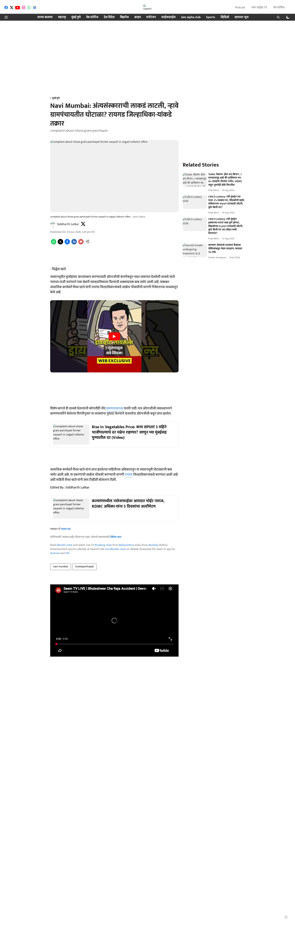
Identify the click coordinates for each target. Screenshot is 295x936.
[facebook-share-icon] (67, 243)
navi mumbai (60, 566)
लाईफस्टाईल (168, 17)
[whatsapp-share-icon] (53, 243)
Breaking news (103, 545)
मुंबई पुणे (76, 17)
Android (55, 553)
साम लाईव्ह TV (259, 7)
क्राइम (137, 17)
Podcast (240, 7)
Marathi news (65, 545)
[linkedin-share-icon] (74, 243)
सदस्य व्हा (66, 529)
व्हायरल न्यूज (242, 17)
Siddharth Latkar (68, 224)
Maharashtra (126, 545)
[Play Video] (114, 336)
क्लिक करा (115, 537)
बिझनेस (124, 17)
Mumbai (153, 545)
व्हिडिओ (225, 17)
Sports (210, 17)
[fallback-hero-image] (195, 179)
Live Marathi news (115, 549)
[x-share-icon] (60, 243)
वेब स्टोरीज (279, 7)
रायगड (128, 475)
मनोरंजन (151, 17)
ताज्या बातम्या (45, 17)
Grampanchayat (84, 566)
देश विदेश (109, 17)
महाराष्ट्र (62, 17)
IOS (67, 553)
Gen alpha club (191, 17)
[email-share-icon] (81, 243)
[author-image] (53, 224)
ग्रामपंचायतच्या (114, 408)
